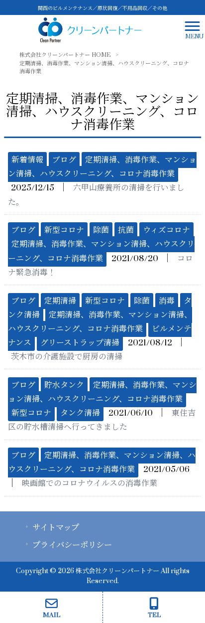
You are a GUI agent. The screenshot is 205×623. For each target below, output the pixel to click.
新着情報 (27, 160)
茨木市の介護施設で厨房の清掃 (66, 356)
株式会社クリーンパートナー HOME (64, 55)
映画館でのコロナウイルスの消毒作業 (89, 483)
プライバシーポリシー (72, 545)
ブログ (64, 160)
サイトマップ (55, 527)
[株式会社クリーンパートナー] (90, 29)
